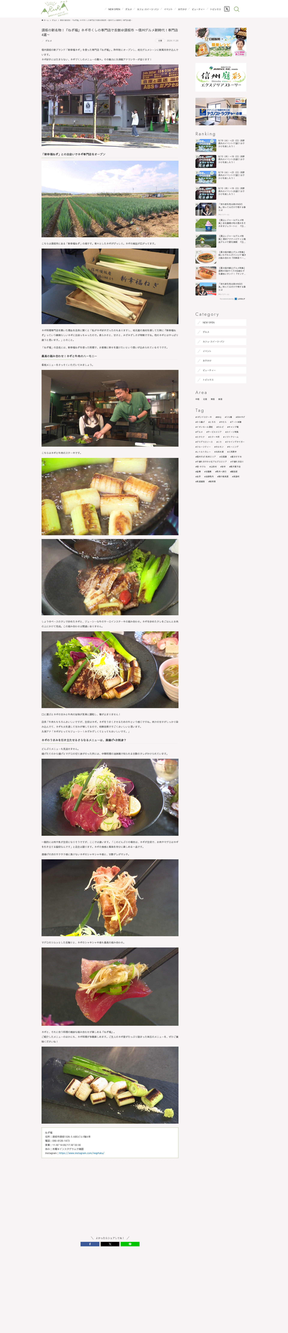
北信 (160, 40)
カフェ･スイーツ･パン (214, 341)
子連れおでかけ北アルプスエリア (212, 461)
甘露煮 (209, 471)
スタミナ (201, 437)
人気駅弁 (232, 451)
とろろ (213, 422)
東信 (220, 399)
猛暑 (199, 471)
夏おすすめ (237, 456)
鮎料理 (213, 481)
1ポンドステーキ (204, 417)
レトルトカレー (204, 451)
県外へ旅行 (221, 471)
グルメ (48, 40)
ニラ (220, 441)
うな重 (229, 417)
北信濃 (224, 456)
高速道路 (201, 481)
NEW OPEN (208, 322)
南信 (213, 399)
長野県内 (210, 476)
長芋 (199, 476)
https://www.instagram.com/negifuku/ (81, 1153)
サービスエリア (215, 432)
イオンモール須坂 (205, 427)
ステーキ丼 (215, 437)
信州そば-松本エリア (206, 456)
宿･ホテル (201, 466)
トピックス (208, 379)
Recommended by (227, 299)
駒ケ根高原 (224, 476)
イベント (207, 351)
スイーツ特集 (232, 432)
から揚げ (201, 422)
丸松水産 (220, 451)
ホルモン (220, 446)
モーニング (233, 446)
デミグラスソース (205, 441)
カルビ (221, 427)
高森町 (236, 476)
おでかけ (207, 360)
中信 (197, 399)
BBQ (219, 417)
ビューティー (209, 370)
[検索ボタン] (237, 9)
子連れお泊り (238, 461)
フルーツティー (204, 446)
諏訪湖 (234, 471)
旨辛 (224, 466)
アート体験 (236, 422)
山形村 (214, 466)
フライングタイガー (235, 441)
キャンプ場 (233, 427)
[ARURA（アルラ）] (54, 9)
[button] (90, 1244)
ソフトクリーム (232, 437)
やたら (223, 422)
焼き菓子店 (235, 466)
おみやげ (241, 417)
